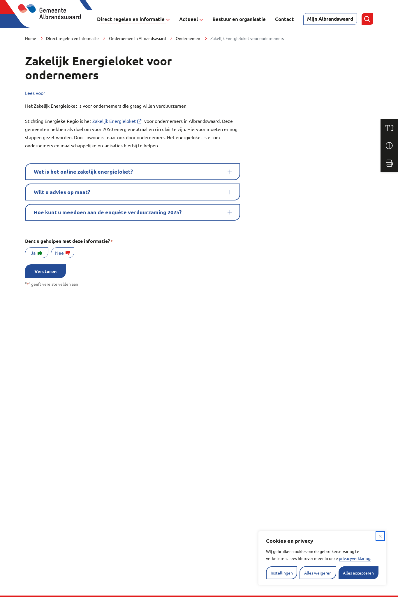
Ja (33, 253)
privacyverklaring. (355, 558)
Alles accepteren (358, 572)
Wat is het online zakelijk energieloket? (83, 171)
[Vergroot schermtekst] (389, 128)
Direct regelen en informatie (131, 19)
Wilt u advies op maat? (62, 191)
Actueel (188, 19)
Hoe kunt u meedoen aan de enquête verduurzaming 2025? (108, 212)
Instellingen (282, 572)
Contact (284, 19)
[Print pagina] (389, 163)
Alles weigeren (318, 572)
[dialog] (322, 558)
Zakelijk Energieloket (117, 121)
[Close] (380, 536)
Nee (59, 253)
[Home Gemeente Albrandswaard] (53, 19)
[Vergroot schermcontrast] (389, 145)
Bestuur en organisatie (239, 19)
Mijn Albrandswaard (330, 19)
